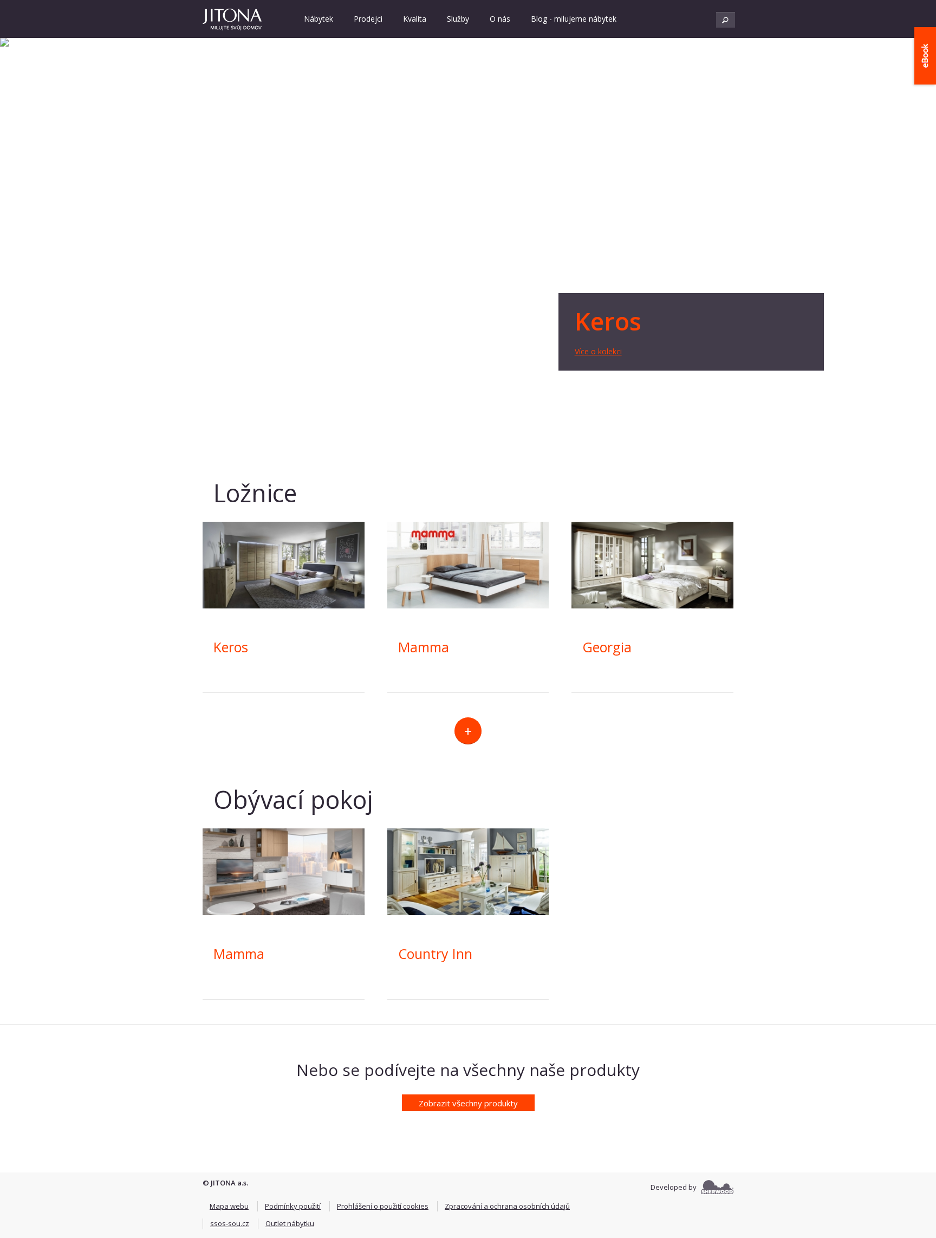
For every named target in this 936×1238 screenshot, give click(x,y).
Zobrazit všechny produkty (468, 1103)
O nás (500, 19)
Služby (458, 19)
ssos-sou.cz (229, 1223)
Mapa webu (229, 1206)
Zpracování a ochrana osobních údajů (507, 1206)
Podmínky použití (293, 1206)
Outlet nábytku (289, 1223)
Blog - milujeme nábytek (573, 19)
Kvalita (414, 19)
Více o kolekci (598, 351)
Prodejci (368, 19)
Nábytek (318, 19)
